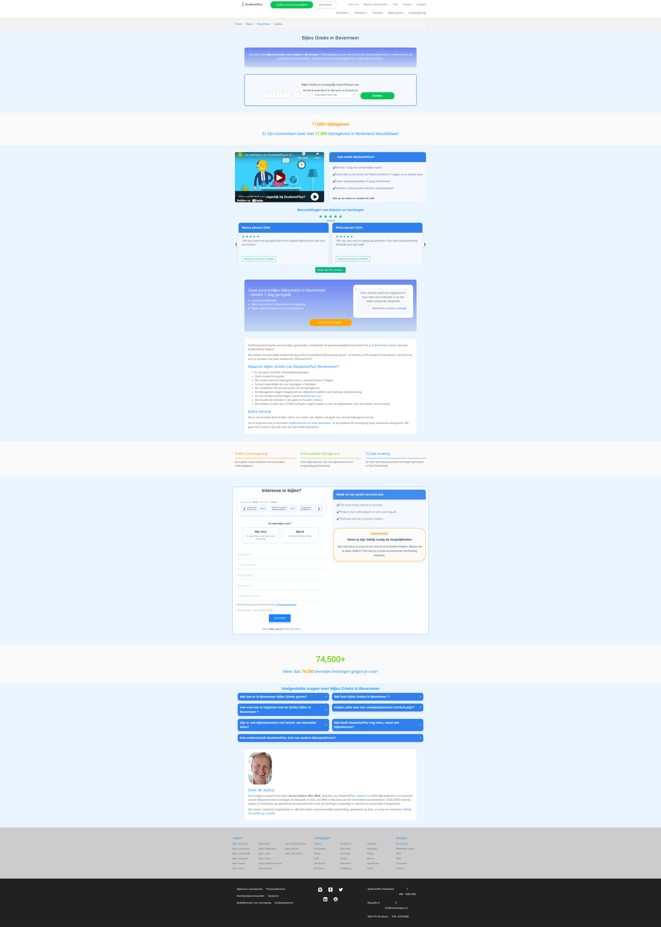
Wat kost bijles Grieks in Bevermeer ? (361, 696)
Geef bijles (325, 4)
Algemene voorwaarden (250, 889)
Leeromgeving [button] (417, 12)
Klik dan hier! (292, 628)
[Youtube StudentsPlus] (336, 899)
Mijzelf (300, 533)
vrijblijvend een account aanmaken (309, 423)
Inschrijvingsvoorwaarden (250, 895)
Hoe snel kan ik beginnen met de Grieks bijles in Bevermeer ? (275, 710)
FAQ (395, 4)
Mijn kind (260, 535)
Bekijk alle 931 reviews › (330, 270)
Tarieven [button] (378, 12)
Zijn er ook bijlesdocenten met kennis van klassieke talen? (278, 725)
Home (238, 24)
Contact (407, 4)
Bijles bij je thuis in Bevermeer (270, 304)
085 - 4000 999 (407, 894)
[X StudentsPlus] (341, 889)
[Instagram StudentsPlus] (320, 889)
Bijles (249, 24)
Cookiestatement (284, 902)
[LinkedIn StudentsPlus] (325, 899)
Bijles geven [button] (395, 12)
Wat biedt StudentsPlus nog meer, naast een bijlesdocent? (366, 725)
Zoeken (377, 95)
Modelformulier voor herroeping (254, 902)
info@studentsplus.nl (396, 907)
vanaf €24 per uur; (310, 396)
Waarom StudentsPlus (376, 4)
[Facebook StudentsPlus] (330, 889)
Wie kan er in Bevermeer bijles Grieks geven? (273, 696)
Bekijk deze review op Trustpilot (259, 259)
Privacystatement (275, 889)
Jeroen (360, 795)
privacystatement (286, 604)
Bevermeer (264, 24)
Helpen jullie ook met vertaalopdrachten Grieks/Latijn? (374, 707)
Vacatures (273, 895)
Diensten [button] (342, 12)
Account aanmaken (330, 322)
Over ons (354, 4)
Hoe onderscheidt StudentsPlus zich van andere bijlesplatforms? (288, 738)
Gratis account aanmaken (291, 4)
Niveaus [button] (360, 12)
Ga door (279, 618)
